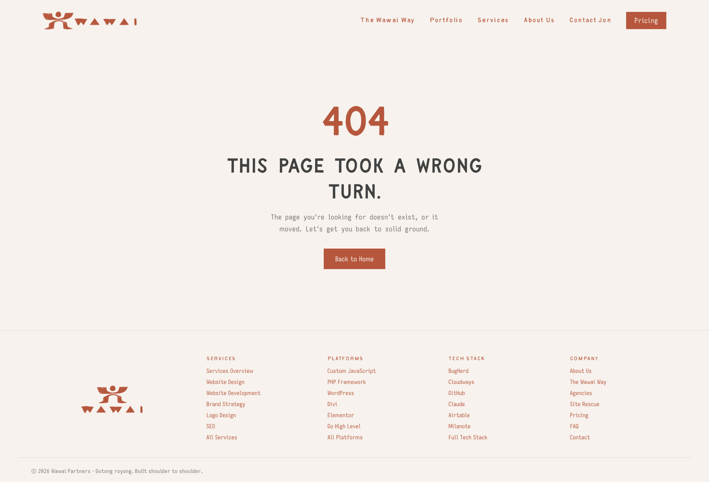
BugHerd (458, 371)
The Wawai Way (387, 21)
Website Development (233, 393)
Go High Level (344, 426)
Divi (332, 404)
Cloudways (461, 382)
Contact (580, 437)
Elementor (340, 415)
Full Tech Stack (467, 437)
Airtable (459, 415)
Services (492, 21)
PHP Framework (346, 382)
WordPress (340, 393)
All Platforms (345, 437)
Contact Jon (590, 21)
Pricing (646, 20)
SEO (210, 426)
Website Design (225, 382)
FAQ (574, 426)
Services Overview (229, 371)
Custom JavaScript (351, 371)
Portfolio (446, 21)
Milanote (459, 426)
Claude (456, 404)
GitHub (456, 393)
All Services (221, 437)
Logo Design (221, 415)
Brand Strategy (225, 404)
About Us (539, 21)
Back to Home (354, 259)
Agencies (581, 393)
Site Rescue (584, 404)
